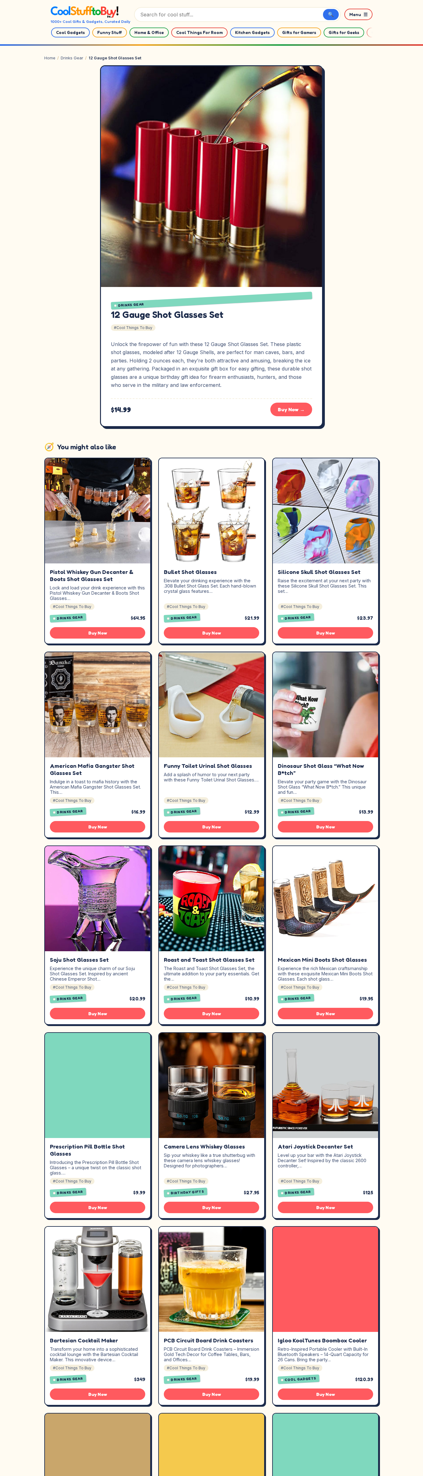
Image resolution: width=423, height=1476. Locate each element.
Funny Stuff (109, 32)
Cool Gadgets (70, 32)
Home (49, 58)
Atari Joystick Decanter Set (315, 1146)
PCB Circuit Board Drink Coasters (208, 1340)
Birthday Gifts (187, 1192)
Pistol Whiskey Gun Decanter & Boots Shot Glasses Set (91, 575)
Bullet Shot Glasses (190, 571)
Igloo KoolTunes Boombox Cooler (322, 1340)
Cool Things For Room (199, 32)
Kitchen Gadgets (252, 32)
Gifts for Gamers (299, 32)
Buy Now (97, 632)
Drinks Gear (72, 58)
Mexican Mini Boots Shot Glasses (322, 959)
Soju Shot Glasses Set (79, 959)
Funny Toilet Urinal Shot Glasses (208, 765)
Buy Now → (291, 409)
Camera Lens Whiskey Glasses (204, 1146)
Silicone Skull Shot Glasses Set (319, 571)
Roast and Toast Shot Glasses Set (209, 959)
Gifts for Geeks (344, 32)
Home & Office (149, 32)
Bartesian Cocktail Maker (84, 1340)
